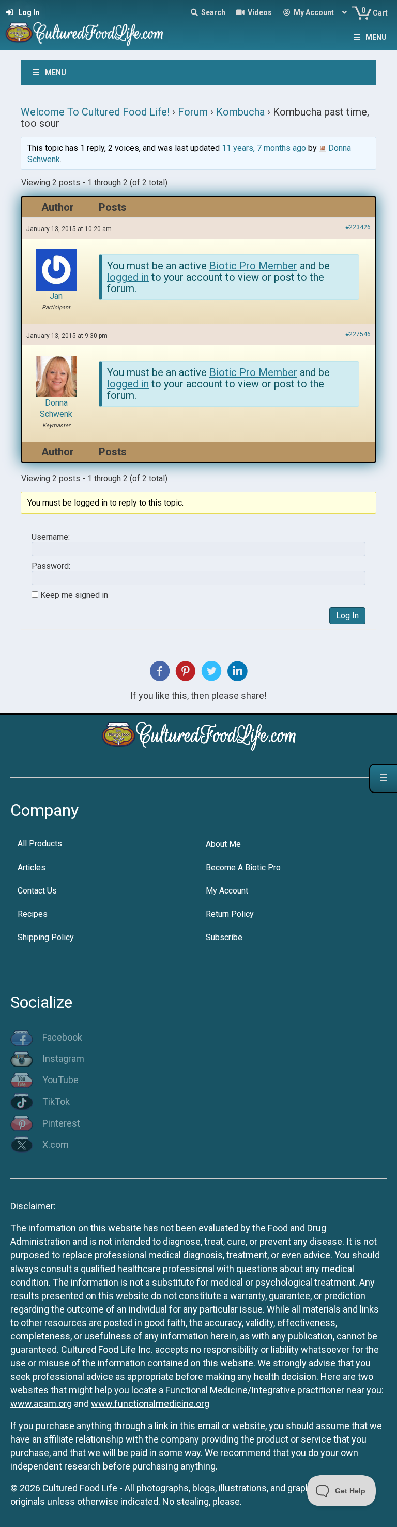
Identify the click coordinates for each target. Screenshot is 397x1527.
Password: (51, 566)
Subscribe (224, 937)
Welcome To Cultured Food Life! (95, 112)
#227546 (358, 334)
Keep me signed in (74, 595)
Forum (193, 112)
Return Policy (230, 914)
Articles (31, 867)
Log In (347, 616)
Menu (376, 37)
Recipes (33, 914)
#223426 (358, 227)
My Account (227, 891)
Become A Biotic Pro (243, 867)
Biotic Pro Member (253, 266)
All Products (40, 843)
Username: (51, 537)
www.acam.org (41, 1403)
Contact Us (37, 891)
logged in (128, 277)
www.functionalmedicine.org (150, 1403)
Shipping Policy (46, 937)
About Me (223, 844)
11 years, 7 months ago (264, 148)
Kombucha (240, 112)
